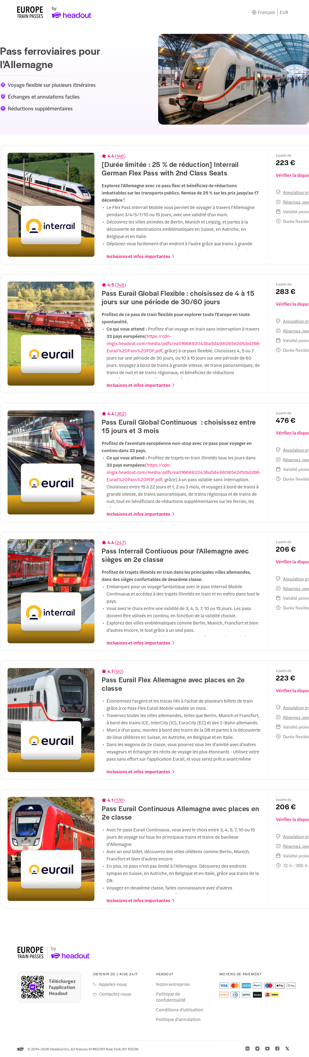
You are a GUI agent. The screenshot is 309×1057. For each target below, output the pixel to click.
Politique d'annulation (178, 1019)
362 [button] (120, 413)
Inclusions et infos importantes (138, 256)
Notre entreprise (173, 984)
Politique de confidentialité (171, 997)
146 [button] (120, 156)
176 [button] (119, 800)
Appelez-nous (113, 984)
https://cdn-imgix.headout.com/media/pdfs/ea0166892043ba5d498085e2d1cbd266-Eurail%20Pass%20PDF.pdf (184, 343)
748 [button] (120, 285)
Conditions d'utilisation (179, 1009)
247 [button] (120, 542)
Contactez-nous (115, 994)
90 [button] (119, 671)
